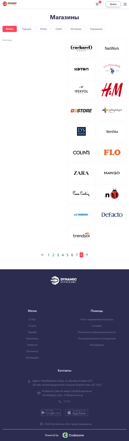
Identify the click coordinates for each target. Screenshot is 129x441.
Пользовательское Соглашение (97, 338)
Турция (26, 29)
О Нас (32, 319)
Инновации (97, 344)
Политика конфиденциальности (97, 332)
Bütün (9, 29)
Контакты (32, 351)
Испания (76, 29)
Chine (43, 29)
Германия (96, 29)
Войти (113, 4)
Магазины (32, 338)
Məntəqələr (32, 357)
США (59, 29)
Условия (97, 325)
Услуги (32, 325)
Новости (32, 344)
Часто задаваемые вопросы (96, 319)
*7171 (67, 401)
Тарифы (32, 332)
